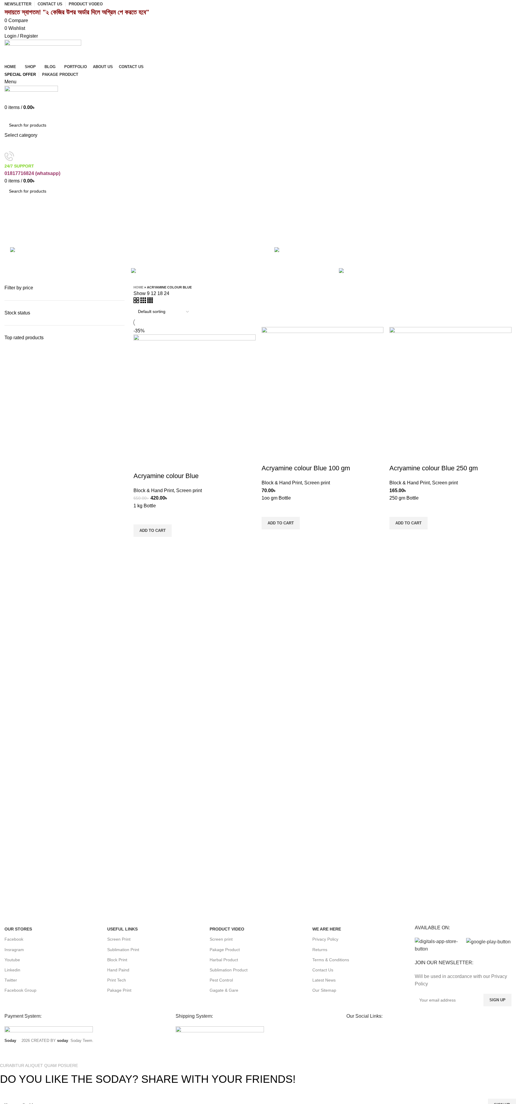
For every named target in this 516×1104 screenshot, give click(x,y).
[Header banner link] (258, 552)
